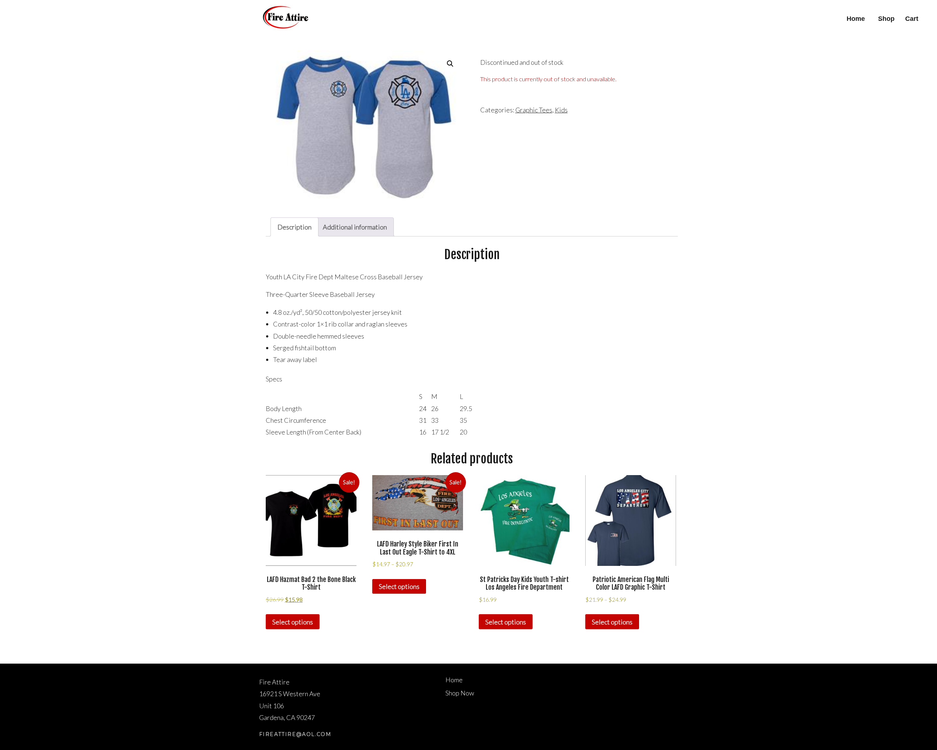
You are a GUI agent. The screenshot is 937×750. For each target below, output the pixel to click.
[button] (450, 63)
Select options (292, 622)
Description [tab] (294, 227)
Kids (561, 110)
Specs (274, 379)
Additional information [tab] (355, 227)
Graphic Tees (533, 110)
